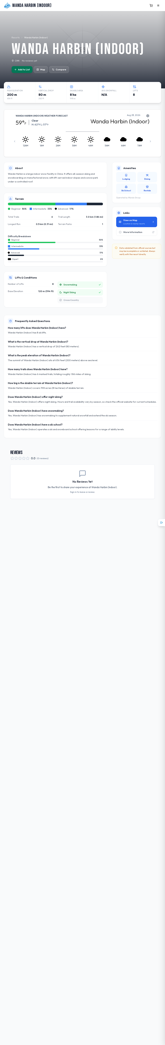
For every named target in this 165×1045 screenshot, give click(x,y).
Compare (61, 69)
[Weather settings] (147, 115)
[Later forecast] (150, 141)
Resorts (16, 37)
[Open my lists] (161, 522)
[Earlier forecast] (14, 141)
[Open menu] (158, 5)
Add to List (24, 69)
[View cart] (151, 5)
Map (42, 69)
